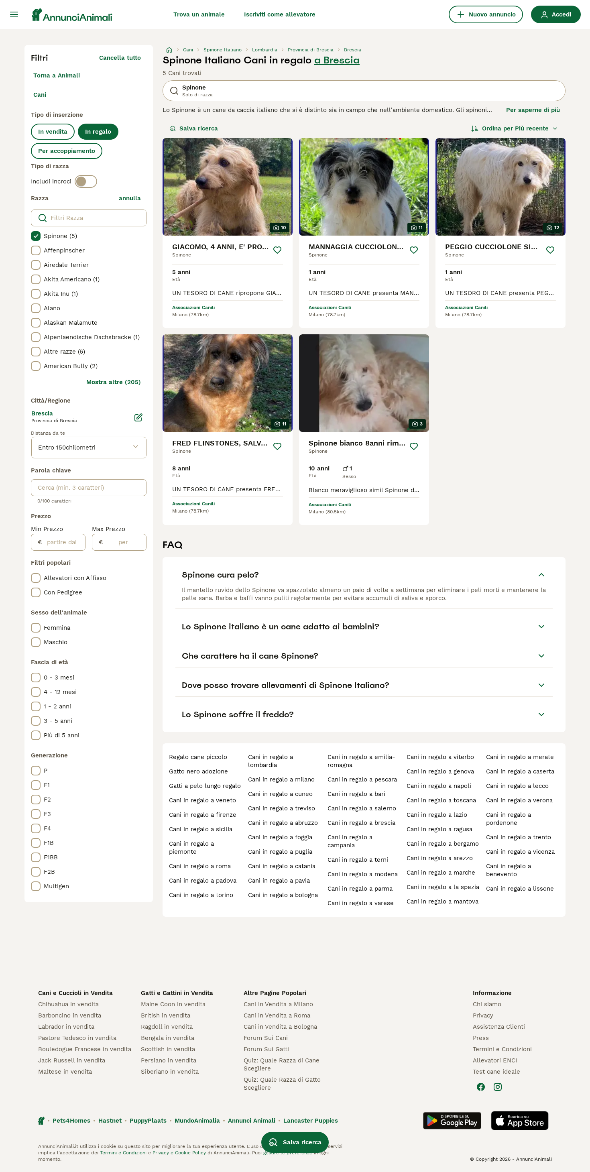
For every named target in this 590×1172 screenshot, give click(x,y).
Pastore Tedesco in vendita (77, 1038)
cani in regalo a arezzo (440, 858)
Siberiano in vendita (170, 1071)
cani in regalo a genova (440, 771)
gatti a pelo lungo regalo (205, 785)
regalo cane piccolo (198, 757)
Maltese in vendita (65, 1071)
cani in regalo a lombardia (270, 761)
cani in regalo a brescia (361, 822)
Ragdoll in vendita (167, 1026)
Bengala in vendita (167, 1038)
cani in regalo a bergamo (443, 843)
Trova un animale (199, 14)
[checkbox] (36, 236)
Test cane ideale (496, 1071)
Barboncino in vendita (69, 1015)
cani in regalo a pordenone (508, 818)
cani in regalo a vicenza (520, 851)
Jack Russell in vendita (71, 1060)
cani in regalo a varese (361, 903)
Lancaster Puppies (310, 1120)
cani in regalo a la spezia (443, 887)
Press (481, 1038)
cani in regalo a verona (519, 800)
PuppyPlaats (148, 1120)
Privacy (483, 1015)
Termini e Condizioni (502, 1049)
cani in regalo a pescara (362, 779)
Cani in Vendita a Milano (278, 1004)
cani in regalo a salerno (362, 808)
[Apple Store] (520, 1120)
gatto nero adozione (198, 771)
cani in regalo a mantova (442, 901)
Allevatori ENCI (495, 1060)
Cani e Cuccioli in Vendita (75, 993)
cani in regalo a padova (202, 880)
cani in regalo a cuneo (280, 794)
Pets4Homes (71, 1120)
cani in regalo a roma (200, 866)
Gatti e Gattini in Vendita (177, 993)
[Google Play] (452, 1120)
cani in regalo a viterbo (440, 757)
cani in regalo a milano (281, 779)
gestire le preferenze (287, 1153)
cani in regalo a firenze (202, 814)
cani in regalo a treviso (281, 808)
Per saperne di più (533, 110)
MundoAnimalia (197, 1120)
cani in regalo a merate (520, 757)
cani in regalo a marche (441, 872)
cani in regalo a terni (358, 859)
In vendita (52, 131)
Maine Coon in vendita (173, 1004)
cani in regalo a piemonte (191, 847)
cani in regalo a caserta (520, 771)
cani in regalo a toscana (441, 800)
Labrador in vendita (66, 1026)
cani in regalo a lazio (437, 814)
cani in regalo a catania (281, 866)
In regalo (98, 131)
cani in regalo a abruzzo (283, 822)
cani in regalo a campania (350, 841)
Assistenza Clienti (499, 1026)
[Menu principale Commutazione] (14, 14)
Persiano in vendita (168, 1060)
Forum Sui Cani (266, 1038)
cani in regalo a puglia (280, 851)
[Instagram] (498, 1087)
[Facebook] (481, 1087)
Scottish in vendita (168, 1049)
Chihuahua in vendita (68, 1004)
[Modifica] (138, 417)
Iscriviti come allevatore (279, 14)
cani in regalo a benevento (508, 870)
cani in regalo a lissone (520, 888)
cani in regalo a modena (363, 874)
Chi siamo (487, 1004)
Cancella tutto (120, 57)
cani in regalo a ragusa (439, 829)
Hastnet (110, 1120)
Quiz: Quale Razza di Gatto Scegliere (282, 1083)
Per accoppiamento (66, 151)
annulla (130, 198)
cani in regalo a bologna (283, 895)
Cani (39, 94)
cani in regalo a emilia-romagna (361, 761)
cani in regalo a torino (201, 895)
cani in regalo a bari (356, 794)
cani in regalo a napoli (439, 785)
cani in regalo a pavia (279, 880)
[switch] (86, 181)
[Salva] (277, 250)
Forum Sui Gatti (266, 1049)
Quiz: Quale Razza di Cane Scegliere (281, 1064)
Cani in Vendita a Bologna (280, 1026)
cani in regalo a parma (360, 888)
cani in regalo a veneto (202, 800)
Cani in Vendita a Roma (277, 1015)
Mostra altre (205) (113, 382)
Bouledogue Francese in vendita (84, 1049)
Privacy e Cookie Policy (178, 1153)
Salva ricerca (198, 128)
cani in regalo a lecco (517, 785)
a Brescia (337, 60)
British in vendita (165, 1015)
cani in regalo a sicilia (200, 829)
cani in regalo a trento (518, 837)
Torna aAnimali (56, 75)
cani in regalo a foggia (280, 837)
